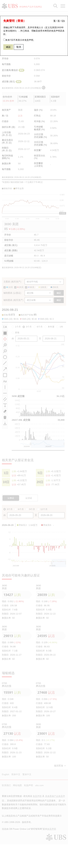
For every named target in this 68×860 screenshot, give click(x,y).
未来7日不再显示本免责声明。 (20, 40)
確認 (8, 47)
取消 (18, 47)
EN (63, 21)
